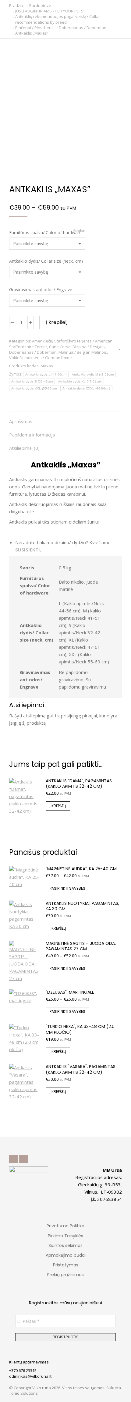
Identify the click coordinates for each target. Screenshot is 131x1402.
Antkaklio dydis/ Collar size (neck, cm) (46, 261)
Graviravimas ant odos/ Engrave (40, 289)
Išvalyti (79, 231)
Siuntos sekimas (65, 1245)
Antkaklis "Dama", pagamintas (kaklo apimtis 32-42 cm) (79, 783)
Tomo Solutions (23, 1393)
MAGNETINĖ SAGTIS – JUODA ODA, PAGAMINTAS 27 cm (81, 946)
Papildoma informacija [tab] (32, 435)
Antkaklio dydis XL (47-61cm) (79, 381)
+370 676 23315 (23, 1370)
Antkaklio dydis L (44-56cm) (45, 374)
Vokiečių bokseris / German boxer (40, 357)
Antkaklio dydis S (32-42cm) (32, 381)
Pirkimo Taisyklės (65, 1236)
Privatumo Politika (65, 1226)
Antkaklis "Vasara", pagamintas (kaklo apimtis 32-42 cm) (80, 1069)
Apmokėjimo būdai (66, 1255)
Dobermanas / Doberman (33, 352)
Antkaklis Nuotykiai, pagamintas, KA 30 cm (82, 906)
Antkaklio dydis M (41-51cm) (93, 374)
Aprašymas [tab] (20, 421)
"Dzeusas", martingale (70, 992)
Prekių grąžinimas (65, 1275)
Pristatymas (65, 1265)
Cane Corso (60, 346)
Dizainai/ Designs (89, 346)
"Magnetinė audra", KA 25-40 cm (81, 868)
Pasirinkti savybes (67, 888)
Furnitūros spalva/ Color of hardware (45, 232)
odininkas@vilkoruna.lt (30, 1376)
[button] (90, 5)
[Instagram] (23, 1159)
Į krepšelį (57, 322)
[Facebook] (13, 1159)
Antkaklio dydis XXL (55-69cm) (34, 388)
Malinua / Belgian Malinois (82, 352)
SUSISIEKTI (27, 550)
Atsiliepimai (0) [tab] (24, 448)
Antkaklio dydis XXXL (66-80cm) (86, 388)
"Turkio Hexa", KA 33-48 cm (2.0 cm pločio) (80, 1029)
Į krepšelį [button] (58, 805)
